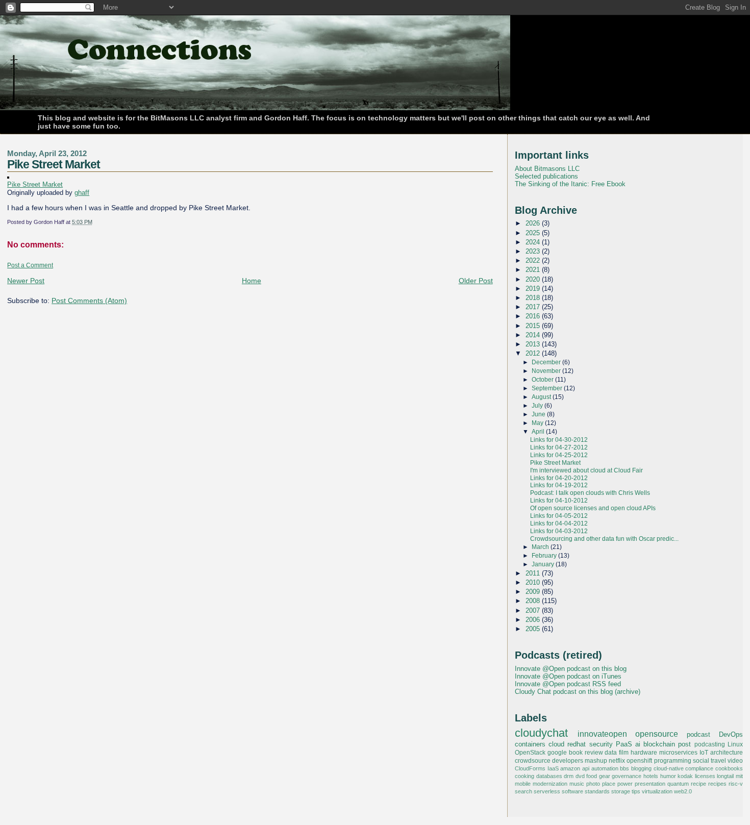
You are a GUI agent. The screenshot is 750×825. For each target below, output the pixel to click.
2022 (534, 260)
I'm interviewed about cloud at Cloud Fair (586, 470)
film (624, 752)
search (523, 791)
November (547, 370)
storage (620, 791)
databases (549, 776)
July (538, 405)
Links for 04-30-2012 (559, 440)
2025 (534, 233)
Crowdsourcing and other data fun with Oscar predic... (604, 539)
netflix (617, 760)
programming (672, 760)
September (548, 388)
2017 (534, 307)
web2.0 (683, 791)
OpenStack (530, 752)
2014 (534, 335)
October (543, 379)
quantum (678, 784)
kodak (685, 776)
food (591, 776)
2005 (534, 629)
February (545, 555)
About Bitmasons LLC (547, 168)
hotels (650, 776)
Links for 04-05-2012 (559, 516)
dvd (580, 776)
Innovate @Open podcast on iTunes (568, 676)
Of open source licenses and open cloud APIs (593, 508)
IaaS (553, 768)
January (544, 564)
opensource (656, 733)
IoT (703, 752)
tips (636, 791)
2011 (534, 573)
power (625, 784)
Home (251, 281)
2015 (534, 326)
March (541, 547)
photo (593, 784)
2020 (534, 279)
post (684, 744)
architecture (726, 752)
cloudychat (541, 733)
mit (739, 776)
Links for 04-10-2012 (559, 500)
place (608, 784)
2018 (534, 298)
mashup (596, 760)
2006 (534, 619)
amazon (570, 768)
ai (637, 744)
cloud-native (669, 768)
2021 (534, 269)
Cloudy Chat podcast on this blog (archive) (577, 691)
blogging (641, 768)
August (542, 397)
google (557, 752)
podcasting (709, 744)
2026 (534, 223)
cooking (524, 776)
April (539, 431)
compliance (699, 768)
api (585, 768)
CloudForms (530, 768)
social (701, 760)
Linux (735, 744)
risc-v (736, 784)
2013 (534, 344)
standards (597, 791)
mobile (523, 784)
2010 (534, 582)
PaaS (624, 744)
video (735, 760)
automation (604, 768)
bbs (624, 768)
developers (567, 760)
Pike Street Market (53, 164)
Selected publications (546, 176)
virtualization (657, 791)
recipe (698, 784)
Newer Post (25, 281)
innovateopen (602, 733)
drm (568, 776)
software (572, 791)
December (547, 362)
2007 (534, 610)
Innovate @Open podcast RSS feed (568, 684)
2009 (534, 591)
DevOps (731, 734)
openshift (639, 760)
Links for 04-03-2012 (559, 531)
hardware (644, 752)
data (611, 752)
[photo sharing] (8, 176)
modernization (550, 784)
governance (626, 776)
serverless (547, 791)
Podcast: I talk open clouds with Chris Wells (590, 493)
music (576, 784)
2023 (534, 251)
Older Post (476, 281)
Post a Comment (30, 265)
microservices (678, 752)
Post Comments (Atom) (89, 300)
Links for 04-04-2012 (559, 523)
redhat (576, 744)
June (539, 414)
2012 (534, 353)
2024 (534, 242)
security (601, 744)
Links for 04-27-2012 (559, 447)
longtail (725, 776)
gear (604, 776)
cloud (556, 744)
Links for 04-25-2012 (559, 455)
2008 (534, 601)
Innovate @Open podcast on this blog (571, 668)
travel (718, 760)
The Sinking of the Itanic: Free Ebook (570, 184)
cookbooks (729, 768)
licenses (705, 776)
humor (668, 776)
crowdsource (533, 760)
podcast (698, 734)
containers (530, 744)
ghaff (81, 192)
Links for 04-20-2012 (559, 478)
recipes (717, 784)
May (538, 423)
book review (586, 752)
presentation (650, 784)
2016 (534, 316)
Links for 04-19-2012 (559, 485)
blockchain (659, 744)
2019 (534, 288)
